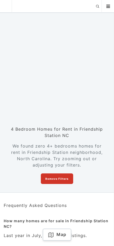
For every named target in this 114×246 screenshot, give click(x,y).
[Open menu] (108, 6)
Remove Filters (57, 178)
